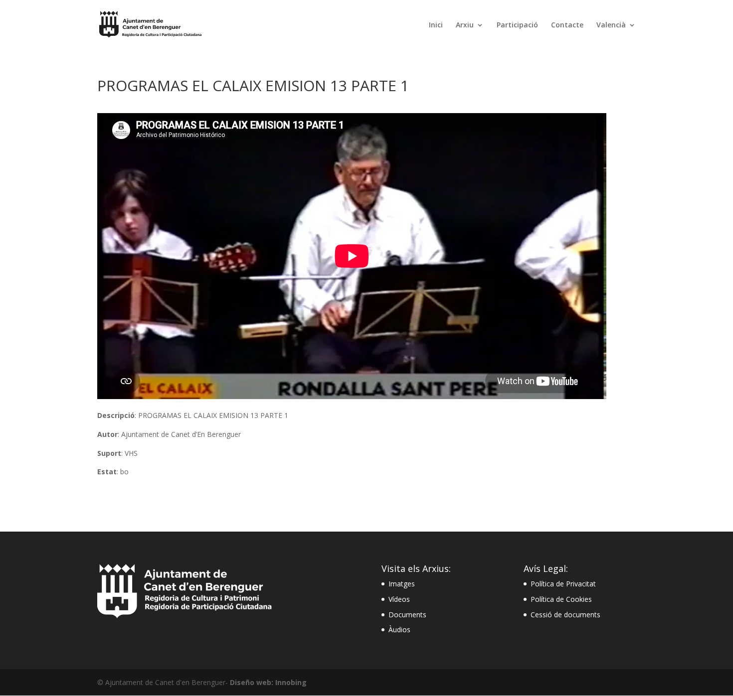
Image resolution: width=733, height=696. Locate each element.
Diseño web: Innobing (268, 682)
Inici (436, 25)
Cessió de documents (565, 614)
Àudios (399, 629)
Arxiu (465, 25)
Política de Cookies (561, 599)
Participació (517, 25)
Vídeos (399, 599)
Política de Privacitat (563, 583)
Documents (407, 614)
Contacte (567, 25)
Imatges (401, 583)
